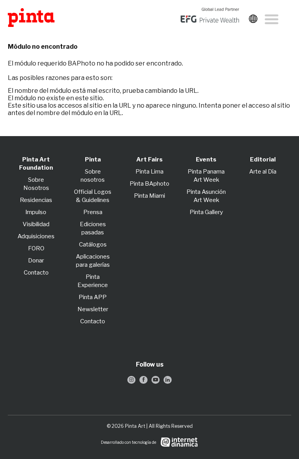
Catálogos (93, 244)
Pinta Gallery (206, 212)
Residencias (36, 200)
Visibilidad (36, 224)
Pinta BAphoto (149, 183)
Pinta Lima (149, 171)
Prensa (92, 212)
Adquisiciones (36, 236)
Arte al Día (262, 171)
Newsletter (92, 309)
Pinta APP (93, 297)
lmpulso (36, 212)
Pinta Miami (149, 195)
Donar (36, 260)
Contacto (36, 272)
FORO (36, 248)
